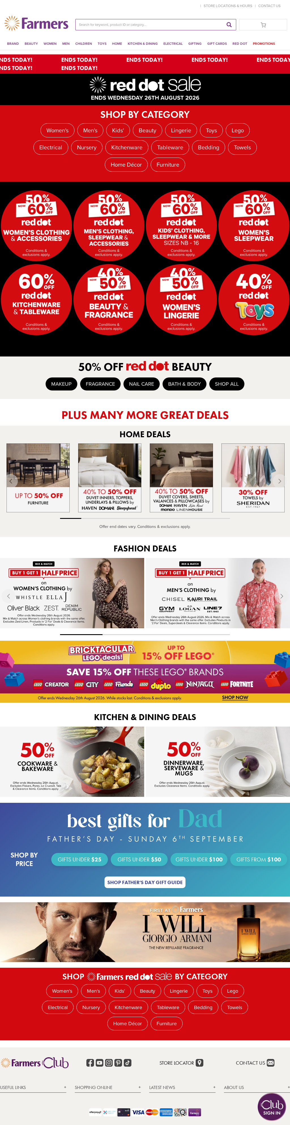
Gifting (195, 43)
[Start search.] (229, 24)
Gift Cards (217, 43)
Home (117, 43)
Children (83, 43)
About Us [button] (234, 1087)
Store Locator (176, 1063)
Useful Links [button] (13, 1087)
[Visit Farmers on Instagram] (109, 1063)
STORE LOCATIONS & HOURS (229, 5)
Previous (5, 481)
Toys (102, 43)
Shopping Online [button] (93, 1087)
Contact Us (250, 1063)
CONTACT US (269, 5)
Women (50, 43)
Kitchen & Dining (143, 43)
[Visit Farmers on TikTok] (127, 1063)
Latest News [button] (162, 1087)
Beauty (31, 43)
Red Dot (240, 43)
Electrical (173, 43)
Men (66, 43)
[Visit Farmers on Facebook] (90, 1063)
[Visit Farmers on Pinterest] (118, 1063)
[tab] (33, 1087)
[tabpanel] (38, 477)
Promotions (264, 43)
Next (285, 481)
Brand (13, 43)
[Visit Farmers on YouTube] (99, 1063)
